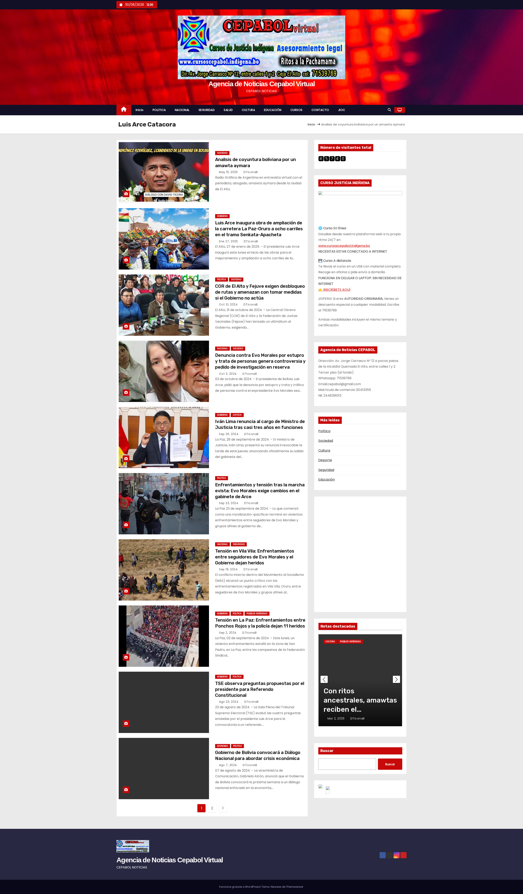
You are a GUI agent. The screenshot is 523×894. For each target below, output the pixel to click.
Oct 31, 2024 (229, 304)
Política (324, 431)
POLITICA (159, 110)
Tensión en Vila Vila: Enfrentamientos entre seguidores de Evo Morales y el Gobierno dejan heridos (254, 557)
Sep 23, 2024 (229, 503)
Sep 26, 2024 (229, 434)
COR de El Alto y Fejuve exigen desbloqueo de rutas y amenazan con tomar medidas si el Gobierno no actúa (260, 292)
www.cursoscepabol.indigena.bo (344, 245)
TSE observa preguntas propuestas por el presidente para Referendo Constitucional (259, 689)
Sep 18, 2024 (229, 569)
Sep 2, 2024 (228, 633)
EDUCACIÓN (273, 110)
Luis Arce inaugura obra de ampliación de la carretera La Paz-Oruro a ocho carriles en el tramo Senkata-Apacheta (259, 229)
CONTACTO (320, 110)
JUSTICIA (237, 414)
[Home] (123, 110)
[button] (389, 109)
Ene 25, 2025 (337, 718)
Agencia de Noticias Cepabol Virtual (261, 84)
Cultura (324, 450)
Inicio (140, 110)
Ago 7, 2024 (228, 765)
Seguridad (326, 470)
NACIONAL (182, 110)
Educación (326, 479)
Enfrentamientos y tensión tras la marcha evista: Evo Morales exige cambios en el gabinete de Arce (260, 491)
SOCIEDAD (222, 152)
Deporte (325, 460)
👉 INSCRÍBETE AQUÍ (334, 289)
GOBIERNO (222, 216)
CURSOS (297, 110)
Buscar (327, 751)
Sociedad (325, 440)
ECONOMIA (222, 745)
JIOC (341, 110)
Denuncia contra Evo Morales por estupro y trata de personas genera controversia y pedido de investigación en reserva (260, 361)
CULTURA (248, 110)
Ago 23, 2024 (229, 702)
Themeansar (294, 887)
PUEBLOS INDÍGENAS (257, 613)
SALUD (228, 110)
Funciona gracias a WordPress (239, 887)
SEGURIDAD (207, 110)
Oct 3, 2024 (228, 374)
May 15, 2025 (229, 172)
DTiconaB (250, 172)
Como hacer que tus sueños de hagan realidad (357, 700)
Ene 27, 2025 (229, 241)
